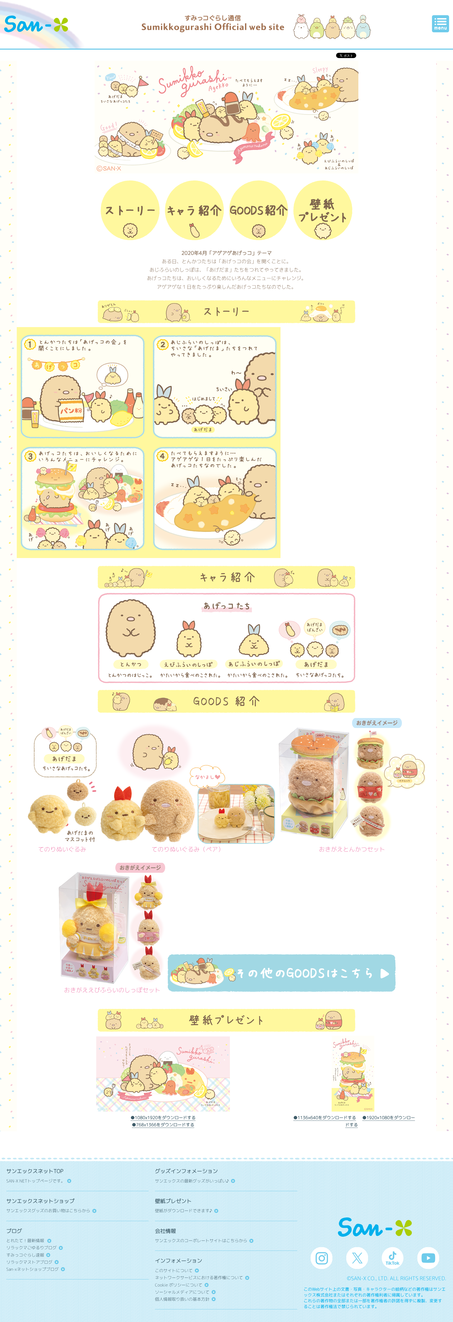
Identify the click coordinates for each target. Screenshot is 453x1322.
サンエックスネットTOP (34, 1171)
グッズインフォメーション (186, 1171)
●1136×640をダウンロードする (324, 1117)
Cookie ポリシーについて (178, 1285)
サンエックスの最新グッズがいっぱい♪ (192, 1181)
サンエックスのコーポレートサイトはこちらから (201, 1240)
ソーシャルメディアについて (182, 1292)
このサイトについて (174, 1270)
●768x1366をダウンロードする (163, 1125)
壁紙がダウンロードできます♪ (183, 1210)
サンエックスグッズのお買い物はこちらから (48, 1210)
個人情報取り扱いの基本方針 (182, 1299)
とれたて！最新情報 (25, 1240)
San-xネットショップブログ (32, 1269)
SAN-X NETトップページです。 (35, 1181)
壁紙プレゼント (173, 1201)
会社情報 (165, 1231)
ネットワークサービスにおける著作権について (199, 1277)
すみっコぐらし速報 (25, 1255)
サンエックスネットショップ (40, 1201)
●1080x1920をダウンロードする (163, 1117)
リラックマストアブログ (29, 1262)
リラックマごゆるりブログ (31, 1248)
